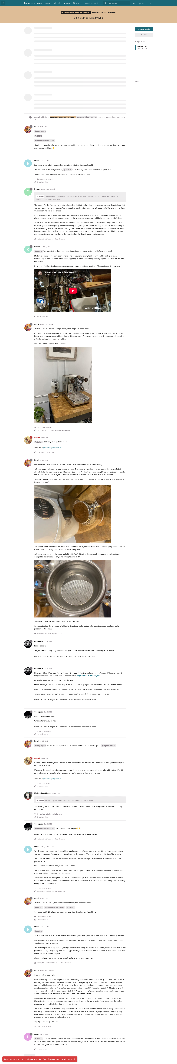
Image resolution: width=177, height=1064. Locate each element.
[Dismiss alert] (74, 1059)
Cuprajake (41, 131)
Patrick (72, 907)
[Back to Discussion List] (3, 3)
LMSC (39, 136)
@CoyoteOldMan (108, 745)
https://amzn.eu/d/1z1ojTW (88, 676)
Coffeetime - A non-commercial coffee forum (47, 3)
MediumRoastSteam (45, 140)
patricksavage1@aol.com (52, 448)
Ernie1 (39, 907)
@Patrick (67, 170)
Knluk (41, 196)
